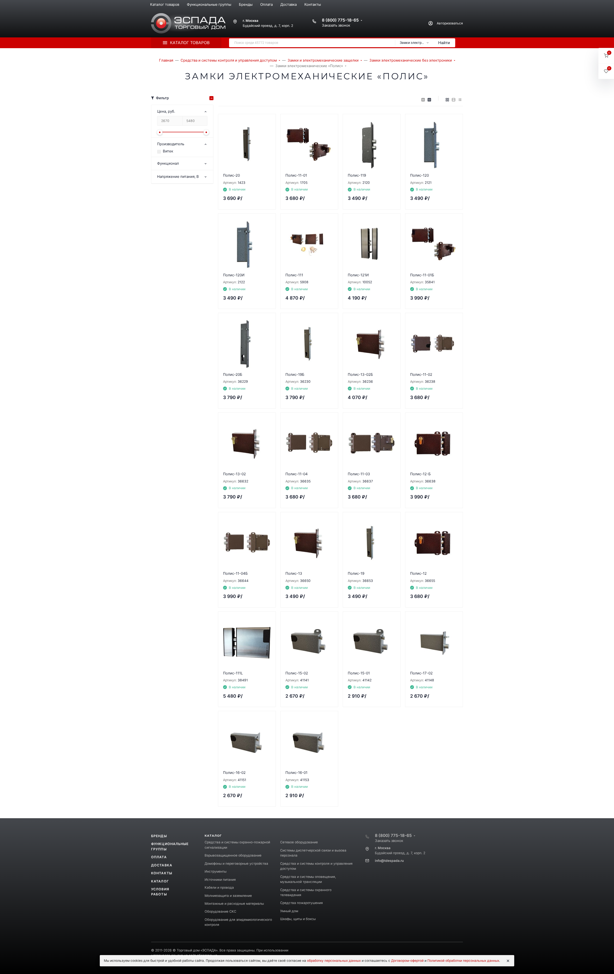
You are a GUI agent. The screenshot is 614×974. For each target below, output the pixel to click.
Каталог (160, 881)
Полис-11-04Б (235, 573)
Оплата (159, 857)
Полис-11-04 (296, 474)
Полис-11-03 (359, 474)
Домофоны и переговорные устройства (236, 863)
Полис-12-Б (420, 474)
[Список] (453, 99)
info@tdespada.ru (389, 861)
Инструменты (215, 871)
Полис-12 (418, 573)
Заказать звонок (336, 25)
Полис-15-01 (359, 673)
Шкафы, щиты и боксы (298, 919)
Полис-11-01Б (422, 275)
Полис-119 (357, 175)
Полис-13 (293, 573)
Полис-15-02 (296, 673)
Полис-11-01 (296, 175)
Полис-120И (233, 275)
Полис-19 (356, 573)
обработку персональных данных (334, 960)
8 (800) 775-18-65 (340, 20)
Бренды (159, 836)
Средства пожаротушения (301, 903)
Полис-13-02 (234, 474)
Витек (168, 151)
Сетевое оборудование (299, 842)
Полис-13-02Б (360, 374)
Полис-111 (294, 275)
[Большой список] (429, 99)
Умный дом (289, 911)
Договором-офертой (407, 960)
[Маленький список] (423, 99)
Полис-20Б (232, 374)
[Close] (508, 960)
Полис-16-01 (296, 772)
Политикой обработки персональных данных (463, 960)
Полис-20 (231, 175)
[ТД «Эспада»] (188, 23)
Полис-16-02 (234, 772)
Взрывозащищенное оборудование (233, 855)
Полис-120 (419, 175)
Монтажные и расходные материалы (234, 903)
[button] (606, 56)
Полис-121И (358, 275)
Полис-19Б (294, 374)
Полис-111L (233, 673)
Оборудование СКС (220, 911)
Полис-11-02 (421, 374)
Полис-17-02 (421, 673)
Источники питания (220, 879)
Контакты (161, 873)
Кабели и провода (219, 887)
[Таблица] (460, 99)
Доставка (161, 865)
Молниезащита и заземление (228, 896)
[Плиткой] (447, 99)
